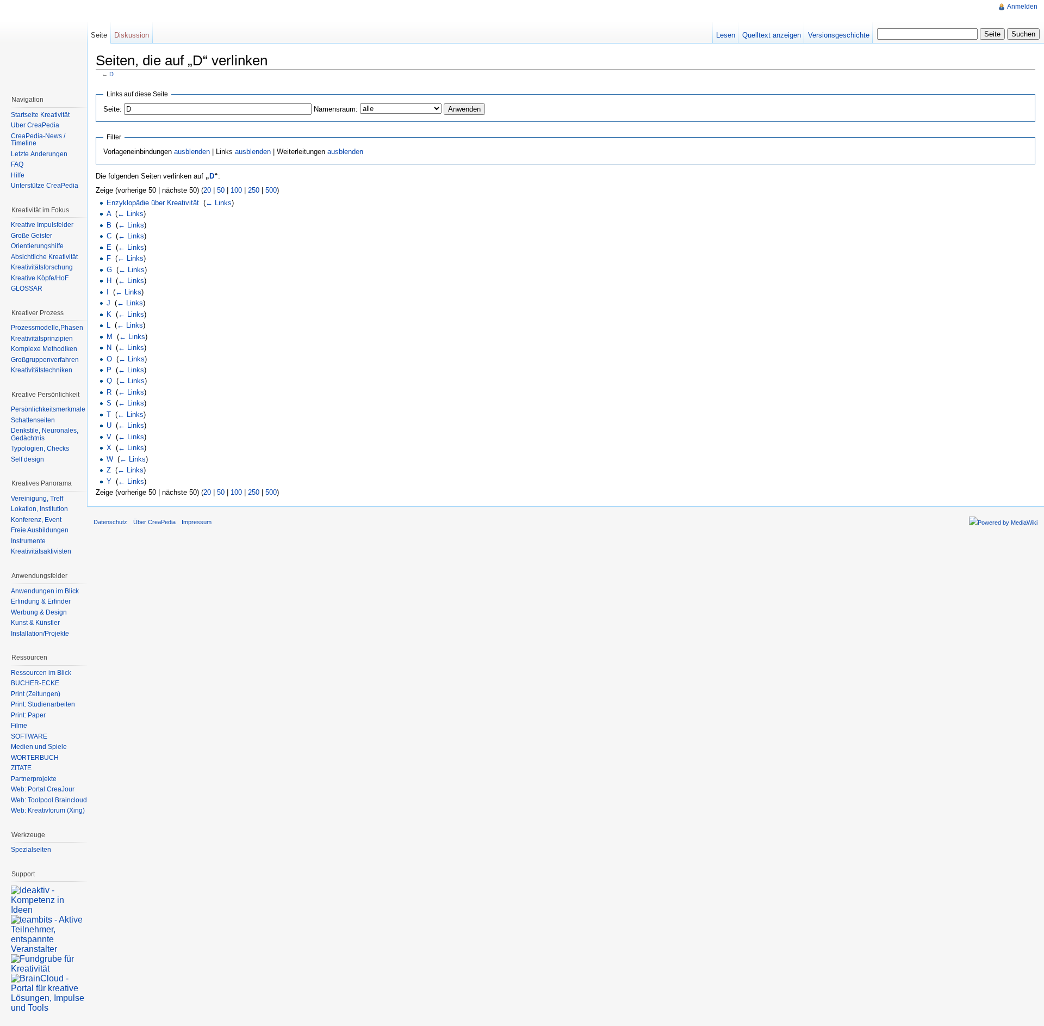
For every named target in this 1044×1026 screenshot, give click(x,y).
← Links (219, 203)
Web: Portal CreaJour (42, 789)
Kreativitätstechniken (41, 370)
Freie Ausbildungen (40, 530)
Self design (27, 459)
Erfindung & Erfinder (41, 601)
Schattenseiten (33, 420)
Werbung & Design (39, 612)
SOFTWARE (29, 736)
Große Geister (31, 235)
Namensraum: (336, 109)
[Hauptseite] (43, 43)
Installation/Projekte (40, 633)
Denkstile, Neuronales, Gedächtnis (44, 434)
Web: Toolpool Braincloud (49, 800)
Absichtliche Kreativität (44, 257)
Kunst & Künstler (35, 622)
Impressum (197, 522)
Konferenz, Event (36, 520)
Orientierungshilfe (37, 246)
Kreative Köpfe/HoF (40, 278)
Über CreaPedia (35, 125)
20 (207, 190)
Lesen (725, 35)
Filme (19, 725)
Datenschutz (110, 522)
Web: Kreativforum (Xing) (48, 810)
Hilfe (17, 175)
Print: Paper (28, 715)
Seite (99, 35)
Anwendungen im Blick (45, 591)
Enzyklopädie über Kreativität (153, 203)
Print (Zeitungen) (35, 694)
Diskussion (131, 35)
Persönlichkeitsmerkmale (48, 409)
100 (236, 190)
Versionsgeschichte (838, 35)
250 (253, 190)
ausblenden (192, 152)
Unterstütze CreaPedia (44, 185)
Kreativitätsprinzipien (42, 338)
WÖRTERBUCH (35, 757)
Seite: (112, 109)
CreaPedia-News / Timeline (38, 140)
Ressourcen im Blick (41, 673)
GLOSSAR (26, 288)
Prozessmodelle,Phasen (47, 327)
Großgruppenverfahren (45, 360)
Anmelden (1022, 6)
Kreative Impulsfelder (42, 225)
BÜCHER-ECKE (35, 683)
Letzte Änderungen (39, 154)
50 (221, 190)
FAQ (17, 164)
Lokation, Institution (39, 509)
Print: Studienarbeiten (43, 704)
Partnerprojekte (34, 779)
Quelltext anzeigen (771, 35)
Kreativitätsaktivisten (41, 551)
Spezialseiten (31, 849)
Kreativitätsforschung (42, 267)
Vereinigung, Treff (37, 498)
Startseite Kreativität (40, 115)
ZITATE (21, 768)
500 (271, 190)
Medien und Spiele (39, 747)
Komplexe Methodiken (44, 349)
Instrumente (28, 541)
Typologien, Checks (40, 448)
